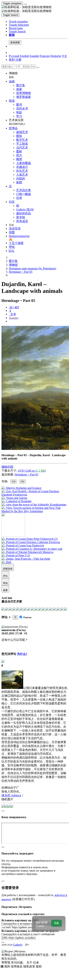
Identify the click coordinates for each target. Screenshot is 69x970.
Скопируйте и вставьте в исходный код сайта (29, 923)
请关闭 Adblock (11, 795)
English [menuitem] (24, 56)
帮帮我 (6, 962)
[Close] (37, 67)
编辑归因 (7, 466)
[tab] (14, 307)
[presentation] (38, 321)
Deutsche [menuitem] (55, 56)
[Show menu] (25, 4)
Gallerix (17, 944)
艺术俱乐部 (17, 122)
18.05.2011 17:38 (11, 633)
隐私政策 (29, 966)
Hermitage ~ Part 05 (26, 474)
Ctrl (13, 481)
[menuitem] (64, 56)
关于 (29, 962)
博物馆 (13, 75)
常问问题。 (18, 962)
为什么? (22, 653)
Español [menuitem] (34, 56)
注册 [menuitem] (18, 59)
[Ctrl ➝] (29, 538)
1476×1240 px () (32, 470)
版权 (39, 966)
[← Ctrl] (34, 511)
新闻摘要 (15, 42)
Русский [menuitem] (14, 56)
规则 (7, 966)
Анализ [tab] (13, 317)
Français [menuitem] (44, 56)
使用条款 (17, 966)
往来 (36, 962)
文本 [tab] (13, 314)
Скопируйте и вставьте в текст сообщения (27, 934)
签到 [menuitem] (12, 59)
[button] (18, 21)
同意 (56, 923)
